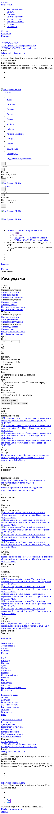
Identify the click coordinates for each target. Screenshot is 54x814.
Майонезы (6, 670)
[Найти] (3, 180)
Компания (6, 638)
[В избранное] (2, 475)
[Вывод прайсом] (5, 406)
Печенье (5, 678)
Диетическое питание (11, 719)
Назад (16, 233)
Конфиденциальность (11, 809)
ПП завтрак (6, 729)
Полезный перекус (10, 732)
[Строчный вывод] (3, 406)
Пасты (4, 680)
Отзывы (10, 24)
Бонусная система (15, 17)
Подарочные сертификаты (13, 687)
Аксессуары (6, 685)
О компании (7, 643)
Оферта (4, 811)
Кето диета (6, 722)
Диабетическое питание (12, 734)
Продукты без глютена (12, 727)
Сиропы (5, 663)
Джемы (4, 665)
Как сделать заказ (15, 9)
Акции (4, 648)
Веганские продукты (11, 737)
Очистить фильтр (20, 403)
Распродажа (6, 682)
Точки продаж (8, 646)
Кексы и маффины (10, 675)
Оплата (10, 12)
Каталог (5, 653)
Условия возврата (15, 19)
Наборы (5, 673)
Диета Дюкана (8, 724)
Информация (7, 690)
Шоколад (5, 660)
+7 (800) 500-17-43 (9, 43)
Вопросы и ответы (15, 21)
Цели (3, 714)
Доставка (11, 14)
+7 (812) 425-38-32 (19, 48)
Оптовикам (12, 26)
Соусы (4, 668)
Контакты (5, 651)
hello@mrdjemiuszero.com (13, 53)
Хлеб (3, 658)
